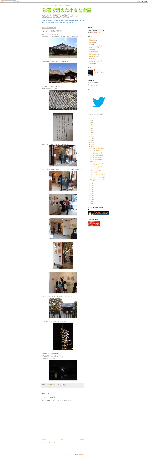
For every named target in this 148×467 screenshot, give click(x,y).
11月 (91, 144)
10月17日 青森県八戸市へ (96, 150)
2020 (90, 128)
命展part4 (91, 53)
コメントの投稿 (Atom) (49, 442)
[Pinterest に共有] (65, 385)
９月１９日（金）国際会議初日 (97, 177)
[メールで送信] (59, 385)
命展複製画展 (48, 386)
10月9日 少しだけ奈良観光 (96, 155)
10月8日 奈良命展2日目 (96, 157)
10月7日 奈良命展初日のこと (97, 159)
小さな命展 (97, 70)
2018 (90, 132)
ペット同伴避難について (94, 60)
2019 (90, 130)
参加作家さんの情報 (93, 56)
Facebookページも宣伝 (93, 85)
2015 (90, 138)
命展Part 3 (91, 42)
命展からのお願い (93, 54)
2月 (91, 197)
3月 (91, 195)
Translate (99, 32)
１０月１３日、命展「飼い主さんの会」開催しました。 (97, 153)
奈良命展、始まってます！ (96, 161)
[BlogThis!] (60, 385)
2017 (90, 134)
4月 (91, 193)
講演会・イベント (93, 47)
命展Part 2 (91, 39)
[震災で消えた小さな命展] (88, 84)
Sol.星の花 (91, 58)
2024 (90, 120)
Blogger (82, 454)
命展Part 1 (91, 49)
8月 (91, 185)
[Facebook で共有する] (64, 385)
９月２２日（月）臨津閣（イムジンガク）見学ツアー (97, 167)
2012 (90, 203)
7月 (91, 187)
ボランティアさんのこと (94, 61)
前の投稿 (82, 439)
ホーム (62, 439)
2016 (90, 136)
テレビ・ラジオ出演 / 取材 (95, 46)
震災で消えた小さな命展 (93, 82)
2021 (90, 126)
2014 (90, 140)
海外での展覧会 (92, 51)
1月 (91, 199)
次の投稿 (44, 439)
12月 (91, 142)
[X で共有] (62, 385)
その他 (90, 44)
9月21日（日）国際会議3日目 (97, 170)
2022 (90, 124)
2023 (90, 122)
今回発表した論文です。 (96, 172)
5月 (91, 191)
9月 (91, 183)
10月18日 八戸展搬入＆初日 (97, 148)
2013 (90, 201)
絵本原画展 (91, 63)
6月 (91, 189)
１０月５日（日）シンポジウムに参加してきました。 (97, 164)
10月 (91, 146)
